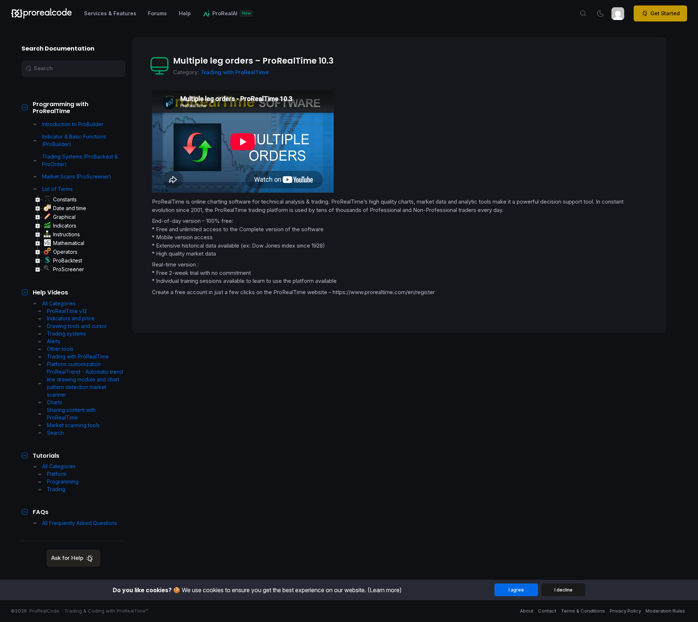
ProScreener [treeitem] (68, 269)
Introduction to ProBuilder (72, 124)
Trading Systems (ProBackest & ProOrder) (80, 160)
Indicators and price (71, 318)
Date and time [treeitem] (69, 208)
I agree (516, 590)
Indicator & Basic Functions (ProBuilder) (74, 140)
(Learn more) (385, 590)
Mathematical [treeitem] (68, 243)
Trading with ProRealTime (78, 356)
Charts (54, 402)
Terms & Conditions (583, 611)
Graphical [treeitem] (64, 217)
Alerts (53, 341)
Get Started (665, 13)
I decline (563, 590)
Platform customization (74, 364)
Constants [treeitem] (65, 199)
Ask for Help (67, 558)
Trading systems (66, 333)
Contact (547, 611)
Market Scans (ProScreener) (76, 176)
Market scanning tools (73, 425)
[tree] (79, 234)
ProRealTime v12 (67, 311)
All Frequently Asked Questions (79, 523)
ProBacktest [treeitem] (67, 260)
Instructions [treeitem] (66, 234)
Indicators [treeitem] (64, 225)
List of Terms (57, 189)
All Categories (59, 303)
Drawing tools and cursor (77, 326)
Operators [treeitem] (65, 252)
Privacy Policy (625, 611)
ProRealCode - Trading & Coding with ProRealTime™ (88, 611)
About (526, 611)
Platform (57, 474)
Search (55, 433)
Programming (63, 481)
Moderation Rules (665, 611)
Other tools (60, 349)
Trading (56, 489)
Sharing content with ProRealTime (71, 414)
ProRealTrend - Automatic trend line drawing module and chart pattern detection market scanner (85, 383)
